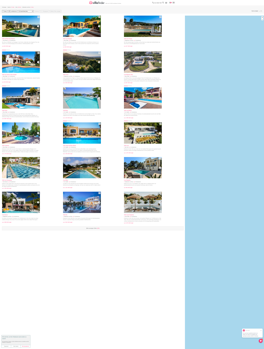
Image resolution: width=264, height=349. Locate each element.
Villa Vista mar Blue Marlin (69, 145)
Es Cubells (66, 112)
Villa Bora (65, 110)
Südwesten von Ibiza (129, 40)
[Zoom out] (262, 19)
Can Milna (65, 180)
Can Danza (5, 214)
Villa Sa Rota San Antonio (8, 38)
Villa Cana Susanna (129, 214)
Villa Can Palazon (67, 38)
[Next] (38, 26)
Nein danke (15, 346)
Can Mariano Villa (128, 74)
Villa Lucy (126, 145)
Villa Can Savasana (7, 180)
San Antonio (5, 40)
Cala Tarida (127, 216)
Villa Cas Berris (128, 110)
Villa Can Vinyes (128, 38)
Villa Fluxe (4, 110)
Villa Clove (65, 74)
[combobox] (26, 11)
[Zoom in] (262, 17)
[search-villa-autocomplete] (163, 3)
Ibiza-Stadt (66, 40)
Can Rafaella (127, 180)
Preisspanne (45, 11)
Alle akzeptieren (25, 346)
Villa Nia (65, 214)
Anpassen (6, 346)
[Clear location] (32, 11)
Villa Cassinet (5, 145)
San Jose (127, 147)
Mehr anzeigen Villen (92, 228)
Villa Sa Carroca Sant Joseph (9, 74)
